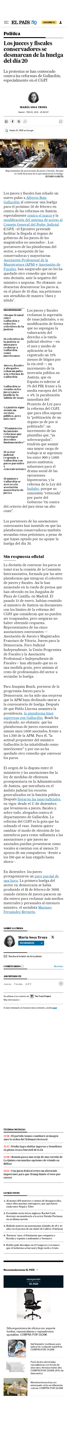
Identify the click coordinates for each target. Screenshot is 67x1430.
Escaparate (33, 1281)
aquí (55, 1007)
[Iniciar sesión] (60, 22)
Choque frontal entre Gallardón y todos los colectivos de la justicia (14, 322)
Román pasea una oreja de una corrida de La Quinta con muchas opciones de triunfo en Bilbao (33, 1160)
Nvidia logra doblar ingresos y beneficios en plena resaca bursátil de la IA (33, 1148)
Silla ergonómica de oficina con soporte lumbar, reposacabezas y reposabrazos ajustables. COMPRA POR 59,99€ (31, 1331)
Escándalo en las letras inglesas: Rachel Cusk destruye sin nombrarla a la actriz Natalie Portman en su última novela (34, 1216)
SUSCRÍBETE (49, 22)
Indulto (33, 489)
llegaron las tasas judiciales (39, 799)
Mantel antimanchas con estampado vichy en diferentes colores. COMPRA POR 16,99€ (47, 1385)
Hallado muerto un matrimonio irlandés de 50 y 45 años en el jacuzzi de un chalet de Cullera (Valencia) (34, 1227)
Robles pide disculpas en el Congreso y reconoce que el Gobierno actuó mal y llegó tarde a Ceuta (33, 1246)
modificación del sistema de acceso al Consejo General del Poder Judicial (33, 222)
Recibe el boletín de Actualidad (25, 956)
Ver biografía (27, 943)
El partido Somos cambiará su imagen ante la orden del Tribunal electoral (31, 1137)
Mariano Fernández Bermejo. (28, 909)
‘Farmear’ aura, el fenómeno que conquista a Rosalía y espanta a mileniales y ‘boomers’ (30, 1237)
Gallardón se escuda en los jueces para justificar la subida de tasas (14, 392)
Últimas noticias (14, 1129)
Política (12, 33)
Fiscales (18, 984)
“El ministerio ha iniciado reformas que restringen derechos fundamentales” (14, 435)
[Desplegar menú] (6, 22)
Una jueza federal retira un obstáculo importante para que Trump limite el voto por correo (32, 1174)
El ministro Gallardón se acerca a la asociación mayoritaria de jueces (14, 486)
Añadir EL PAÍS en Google (21, 130)
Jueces (7, 984)
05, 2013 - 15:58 (37, 112)
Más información (11, 1000)
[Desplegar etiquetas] (61, 983)
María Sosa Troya (33, 107)
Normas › (58, 966)
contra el (39, 215)
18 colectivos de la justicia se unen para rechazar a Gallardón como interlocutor (14, 347)
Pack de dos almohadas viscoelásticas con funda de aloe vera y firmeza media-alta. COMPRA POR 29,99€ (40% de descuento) (47, 1367)
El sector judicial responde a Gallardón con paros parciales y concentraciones (14, 461)
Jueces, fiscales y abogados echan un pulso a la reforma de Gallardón (14, 371)
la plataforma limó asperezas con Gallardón (28, 715)
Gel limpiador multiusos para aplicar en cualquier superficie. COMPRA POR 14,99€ (46, 1347)
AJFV (28, 984)
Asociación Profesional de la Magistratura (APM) (26, 262)
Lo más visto (12, 1193)
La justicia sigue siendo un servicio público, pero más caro (14, 413)
